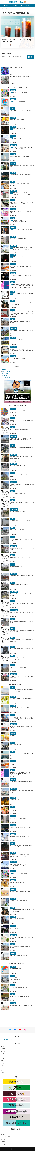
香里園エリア (5, 369)
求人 (2, 1068)
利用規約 (3, 1134)
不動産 (2, 1072)
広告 (2, 1070)
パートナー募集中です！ (6, 1039)
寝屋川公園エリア (6, 377)
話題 (2, 1060)
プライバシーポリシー (6, 1137)
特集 (2, 1056)
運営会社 (3, 1139)
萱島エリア (4, 375)
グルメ (2, 1053)
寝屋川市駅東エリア (6, 373)
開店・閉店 (3, 1051)
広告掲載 (3, 1141)
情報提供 (3, 1048)
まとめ (2, 1058)
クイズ (2, 1065)
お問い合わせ (4, 1144)
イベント (3, 1063)
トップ (2, 1046)
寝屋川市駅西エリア (6, 371)
